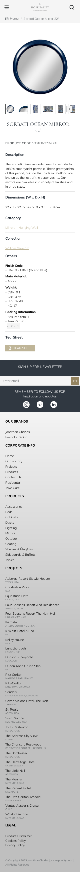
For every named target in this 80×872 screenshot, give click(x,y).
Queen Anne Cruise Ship (22, 666)
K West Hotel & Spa (19, 631)
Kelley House (14, 640)
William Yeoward (17, 248)
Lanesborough (15, 648)
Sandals (11, 692)
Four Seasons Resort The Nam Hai (30, 613)
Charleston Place (17, 587)
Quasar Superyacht (19, 657)
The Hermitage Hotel (20, 762)
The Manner (13, 779)
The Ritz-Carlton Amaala (22, 797)
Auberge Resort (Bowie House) (27, 579)
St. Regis (11, 710)
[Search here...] (72, 7)
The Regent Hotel (18, 788)
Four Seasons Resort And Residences (32, 605)
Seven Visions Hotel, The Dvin (26, 701)
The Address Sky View (21, 736)
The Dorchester (16, 753)
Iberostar (11, 622)
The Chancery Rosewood (23, 744)
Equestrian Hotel (17, 596)
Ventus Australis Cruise (22, 806)
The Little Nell (15, 771)
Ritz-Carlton (13, 675)
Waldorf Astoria (16, 814)
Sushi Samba (14, 718)
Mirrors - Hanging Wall (21, 228)
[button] (69, 109)
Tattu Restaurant (17, 727)
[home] (12, 18)
